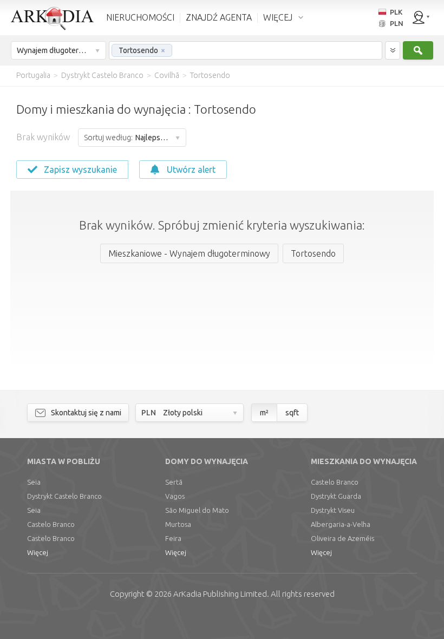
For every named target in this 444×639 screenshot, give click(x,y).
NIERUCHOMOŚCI (140, 17)
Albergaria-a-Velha (340, 524)
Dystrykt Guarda (336, 496)
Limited (220, 593)
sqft (292, 412)
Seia (34, 482)
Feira (173, 538)
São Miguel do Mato (197, 510)
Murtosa (178, 524)
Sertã (173, 482)
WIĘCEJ (277, 17)
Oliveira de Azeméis (342, 538)
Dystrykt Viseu (333, 510)
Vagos (175, 496)
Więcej (37, 552)
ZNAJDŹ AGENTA (219, 17)
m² (264, 412)
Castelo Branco (51, 524)
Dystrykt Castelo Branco (64, 496)
